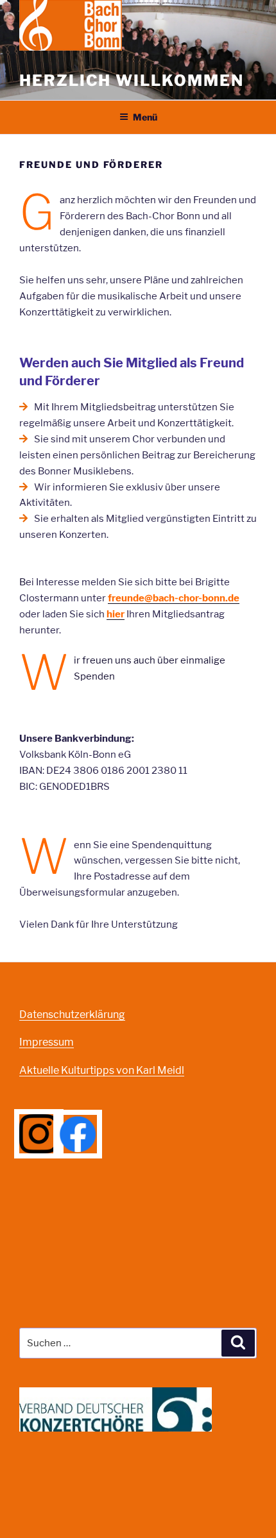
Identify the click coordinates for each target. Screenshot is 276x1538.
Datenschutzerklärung (72, 1014)
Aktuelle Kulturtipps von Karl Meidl (101, 1070)
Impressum (46, 1042)
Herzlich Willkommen (131, 80)
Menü (145, 117)
